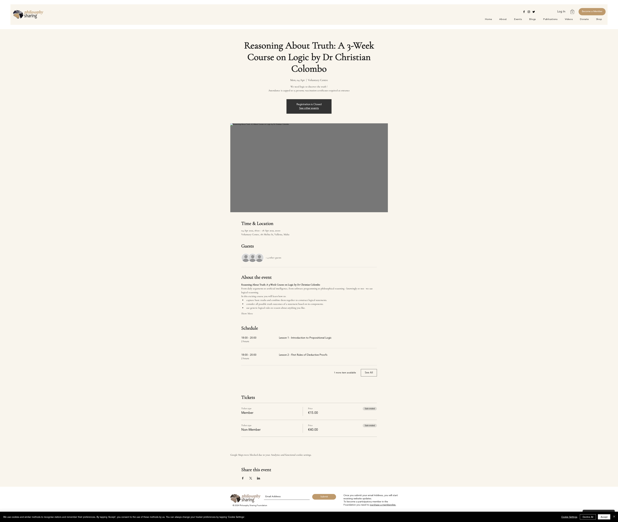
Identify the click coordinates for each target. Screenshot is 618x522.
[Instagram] (528, 11)
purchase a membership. (383, 505)
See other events (309, 108)
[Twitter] (533, 11)
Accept (604, 516)
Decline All (588, 516)
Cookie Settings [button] (569, 516)
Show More (247, 313)
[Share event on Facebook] (242, 478)
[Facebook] (524, 11)
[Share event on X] (250, 478)
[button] (572, 11)
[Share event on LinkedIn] (258, 478)
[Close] (614, 516)
